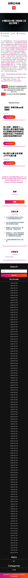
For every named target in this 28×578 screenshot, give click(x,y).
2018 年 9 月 (14, 504)
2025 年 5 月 (14, 319)
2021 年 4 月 (14, 431)
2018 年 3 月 (14, 516)
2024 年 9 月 (14, 339)
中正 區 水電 (20, 59)
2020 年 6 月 (14, 455)
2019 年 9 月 (14, 475)
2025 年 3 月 (14, 324)
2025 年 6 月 (14, 317)
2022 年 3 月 (14, 404)
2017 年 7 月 (14, 535)
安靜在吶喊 (14, 3)
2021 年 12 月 (14, 412)
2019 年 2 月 (14, 492)
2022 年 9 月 (14, 390)
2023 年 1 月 (14, 380)
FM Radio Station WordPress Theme (13, 574)
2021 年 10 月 (14, 416)
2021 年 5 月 (14, 428)
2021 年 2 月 (14, 436)
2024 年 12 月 (14, 331)
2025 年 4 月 (14, 322)
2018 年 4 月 (14, 513)
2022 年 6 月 (14, 397)
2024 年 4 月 (14, 348)
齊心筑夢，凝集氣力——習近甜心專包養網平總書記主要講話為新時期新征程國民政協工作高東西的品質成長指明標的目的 (13, 131)
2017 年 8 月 (14, 533)
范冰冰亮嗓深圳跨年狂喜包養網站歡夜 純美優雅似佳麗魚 (15, 223)
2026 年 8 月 (14, 283)
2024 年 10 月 (14, 336)
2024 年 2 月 (14, 353)
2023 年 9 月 (14, 365)
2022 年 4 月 (14, 402)
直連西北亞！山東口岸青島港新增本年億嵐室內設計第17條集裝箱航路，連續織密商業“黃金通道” (15, 234)
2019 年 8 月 (14, 477)
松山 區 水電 (13, 52)
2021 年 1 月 (14, 438)
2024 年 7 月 (14, 344)
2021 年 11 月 (14, 414)
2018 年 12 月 (14, 496)
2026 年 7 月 (14, 285)
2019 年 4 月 (14, 487)
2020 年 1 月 (14, 467)
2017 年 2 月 (14, 547)
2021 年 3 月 (14, 433)
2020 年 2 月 (14, 465)
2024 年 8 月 (14, 341)
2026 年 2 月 (14, 297)
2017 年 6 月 (14, 538)
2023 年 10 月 (14, 363)
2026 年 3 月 (14, 295)
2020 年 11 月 (14, 443)
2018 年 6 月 (14, 509)
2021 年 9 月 (14, 419)
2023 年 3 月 (14, 375)
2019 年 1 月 (14, 494)
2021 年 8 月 (14, 421)
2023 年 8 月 (14, 368)
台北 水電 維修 (6, 44)
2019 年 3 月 (14, 489)
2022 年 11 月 (14, 385)
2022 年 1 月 (14, 409)
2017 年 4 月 (14, 543)
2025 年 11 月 (14, 305)
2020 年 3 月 (14, 462)
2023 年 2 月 (14, 378)
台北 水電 (16, 42)
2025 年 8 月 (14, 312)
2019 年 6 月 (14, 482)
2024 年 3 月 (14, 351)
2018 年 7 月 (14, 506)
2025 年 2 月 (14, 327)
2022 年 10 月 (14, 387)
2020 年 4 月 (14, 460)
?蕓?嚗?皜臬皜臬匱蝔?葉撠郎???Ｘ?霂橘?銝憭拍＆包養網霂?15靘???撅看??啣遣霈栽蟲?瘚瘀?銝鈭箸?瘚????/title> (14, 178)
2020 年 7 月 (14, 453)
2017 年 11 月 (14, 526)
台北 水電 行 (22, 49)
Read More (9, 117)
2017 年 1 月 (14, 550)
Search (14, 275)
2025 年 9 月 (14, 310)
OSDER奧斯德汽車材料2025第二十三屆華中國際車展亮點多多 (15, 217)
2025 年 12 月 (14, 302)
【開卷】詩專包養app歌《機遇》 (13, 108)
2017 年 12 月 (14, 523)
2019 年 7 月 (14, 479)
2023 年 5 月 (14, 370)
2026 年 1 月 (14, 300)
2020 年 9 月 (14, 448)
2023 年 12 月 (14, 358)
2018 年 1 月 (14, 521)
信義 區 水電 (14, 47)
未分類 (14, 570)
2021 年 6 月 (14, 426)
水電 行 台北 (7, 47)
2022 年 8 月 (14, 392)
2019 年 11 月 (14, 470)
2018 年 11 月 (14, 499)
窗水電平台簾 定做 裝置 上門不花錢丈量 (13, 154)
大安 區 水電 (18, 41)
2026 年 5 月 (14, 290)
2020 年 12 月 (14, 441)
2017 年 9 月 (14, 530)
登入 (14, 561)
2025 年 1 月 (14, 329)
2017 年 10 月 (14, 528)
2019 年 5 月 (14, 484)
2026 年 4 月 (14, 293)
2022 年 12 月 (14, 382)
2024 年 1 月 (14, 356)
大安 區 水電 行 (22, 44)
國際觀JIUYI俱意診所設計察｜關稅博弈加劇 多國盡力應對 (14, 228)
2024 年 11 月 (14, 334)
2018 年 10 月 (14, 501)
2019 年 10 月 (14, 472)
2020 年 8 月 (14, 450)
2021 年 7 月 (14, 424)
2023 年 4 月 (14, 373)
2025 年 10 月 (14, 307)
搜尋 (15, 192)
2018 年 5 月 (14, 511)
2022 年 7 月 (14, 395)
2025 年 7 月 (14, 314)
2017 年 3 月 (14, 545)
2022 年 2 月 (14, 407)
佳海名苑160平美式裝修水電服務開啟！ (14, 182)
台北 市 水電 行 (17, 81)
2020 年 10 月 (14, 446)
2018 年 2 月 (14, 518)
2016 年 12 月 (14, 552)
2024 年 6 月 (14, 346)
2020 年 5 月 (14, 458)
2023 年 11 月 (14, 361)
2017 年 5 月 (14, 540)
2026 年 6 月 (14, 288)
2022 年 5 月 (14, 399)
